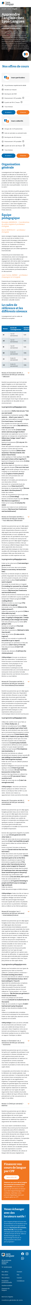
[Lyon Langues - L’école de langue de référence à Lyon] (8, 4)
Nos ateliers (5, 1278)
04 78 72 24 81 (8, 1267)
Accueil (4, 9)
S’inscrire (23, 112)
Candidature (20, 1281)
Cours (9, 9)
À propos (19, 1272)
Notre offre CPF (12, 1177)
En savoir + (8, 112)
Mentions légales (7, 1297)
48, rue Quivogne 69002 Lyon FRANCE (6, 1262)
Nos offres (5, 1272)
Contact (19, 1278)
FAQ (18, 1275)
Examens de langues (6, 1289)
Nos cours (5, 1275)
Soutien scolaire (7, 1285)
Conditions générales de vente (12, 1300)
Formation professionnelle (7, 1281)
